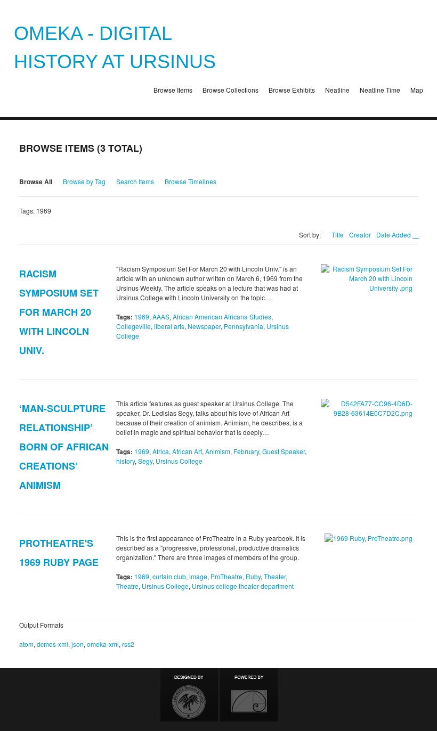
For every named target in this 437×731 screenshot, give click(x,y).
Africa (160, 451)
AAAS (160, 316)
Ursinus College (179, 460)
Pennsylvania (243, 326)
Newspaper (204, 326)
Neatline (337, 89)
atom (26, 643)
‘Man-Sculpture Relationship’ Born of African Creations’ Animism (64, 446)
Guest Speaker (283, 451)
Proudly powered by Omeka (249, 694)
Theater (275, 576)
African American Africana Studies (222, 316)
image (198, 576)
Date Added (394, 234)
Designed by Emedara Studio (189, 694)
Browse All (35, 181)
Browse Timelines (190, 181)
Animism (217, 451)
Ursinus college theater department (243, 585)
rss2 (128, 643)
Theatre (127, 585)
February (246, 451)
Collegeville (133, 326)
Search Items (135, 181)
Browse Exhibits (292, 89)
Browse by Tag (84, 181)
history (125, 460)
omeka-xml (103, 643)
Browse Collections (230, 89)
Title (337, 234)
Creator (360, 234)
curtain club (169, 576)
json (77, 643)
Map (416, 89)
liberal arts (169, 326)
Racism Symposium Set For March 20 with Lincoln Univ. (59, 312)
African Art (187, 451)
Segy (145, 460)
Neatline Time (380, 89)
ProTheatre (226, 576)
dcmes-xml (52, 643)
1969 (141, 316)
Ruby (253, 576)
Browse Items (172, 89)
